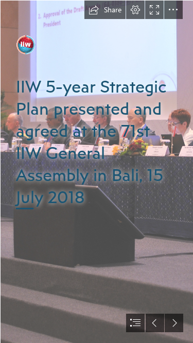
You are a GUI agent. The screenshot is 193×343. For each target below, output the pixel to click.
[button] (105, 10)
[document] (96, 171)
